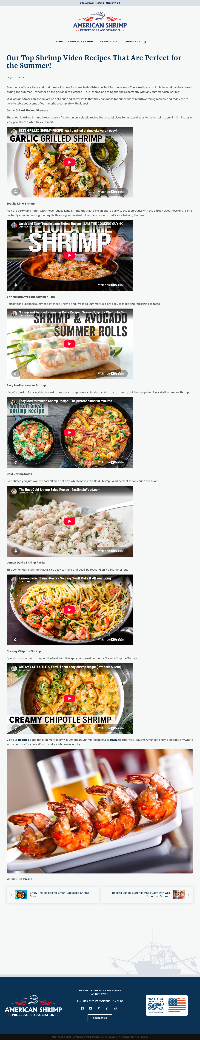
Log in (144, 1037)
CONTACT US (100, 1018)
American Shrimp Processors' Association (95, 1037)
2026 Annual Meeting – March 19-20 (100, 3)
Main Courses (25, 879)
